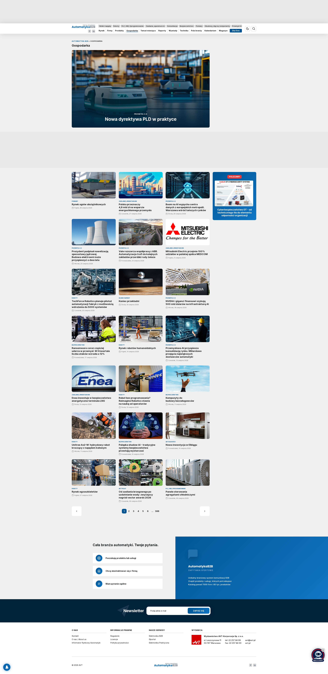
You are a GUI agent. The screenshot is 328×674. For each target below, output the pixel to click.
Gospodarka (132, 31)
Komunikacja (172, 26)
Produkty (119, 31)
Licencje (114, 639)
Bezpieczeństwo (186, 26)
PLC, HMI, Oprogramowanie (133, 26)
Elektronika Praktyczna (159, 643)
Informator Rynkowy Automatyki (86, 643)
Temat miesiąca (148, 31)
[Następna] (205, 511)
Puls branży (196, 31)
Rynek (101, 31)
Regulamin (114, 636)
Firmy (109, 31)
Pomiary (199, 26)
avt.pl (247, 643)
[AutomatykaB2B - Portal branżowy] (83, 26)
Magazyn (223, 31)
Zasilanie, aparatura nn (155, 26)
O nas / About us (79, 639)
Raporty (162, 31)
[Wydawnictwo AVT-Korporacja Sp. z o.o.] (196, 640)
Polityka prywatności (119, 643)
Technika (184, 31)
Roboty (116, 26)
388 (157, 511)
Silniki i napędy (105, 26)
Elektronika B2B (156, 636)
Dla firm (236, 31)
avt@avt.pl (250, 640)
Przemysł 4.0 (237, 26)
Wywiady (173, 31)
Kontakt (75, 636)
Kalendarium (210, 31)
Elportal (152, 639)
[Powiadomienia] (6, 667)
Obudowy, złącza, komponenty (217, 26)
